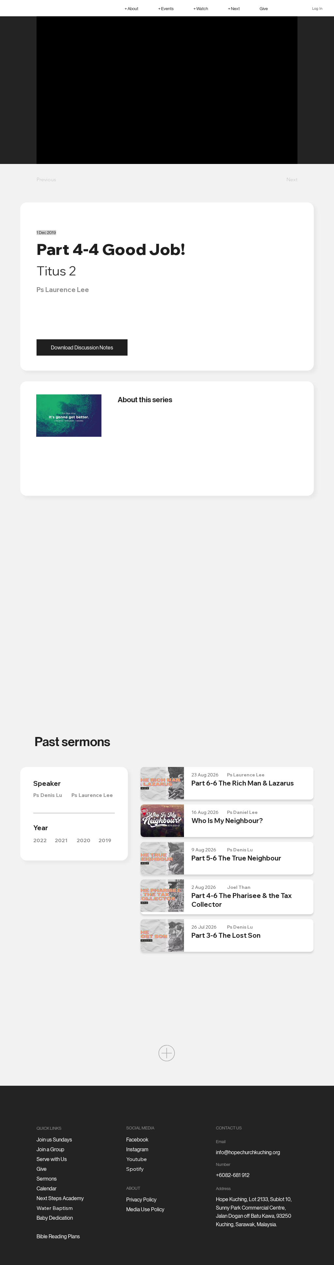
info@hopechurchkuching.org (248, 1152)
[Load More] (166, 1053)
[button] (131, 8)
